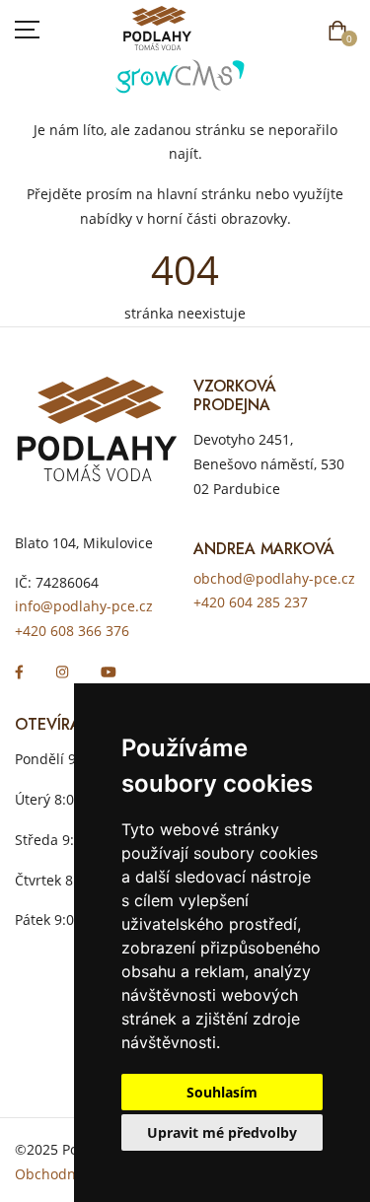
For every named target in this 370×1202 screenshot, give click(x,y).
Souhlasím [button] (222, 1092)
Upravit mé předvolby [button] (222, 1132)
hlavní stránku (204, 193)
